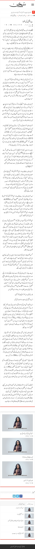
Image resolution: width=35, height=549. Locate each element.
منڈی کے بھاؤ (21, 527)
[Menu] (33, 4)
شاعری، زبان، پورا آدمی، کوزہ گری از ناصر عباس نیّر (21, 12)
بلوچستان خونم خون (28, 480)
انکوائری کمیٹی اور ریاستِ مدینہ (18, 533)
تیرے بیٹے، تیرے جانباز (27, 457)
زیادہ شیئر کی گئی (22, 504)
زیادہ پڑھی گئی (30, 504)
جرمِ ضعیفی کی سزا (20, 514)
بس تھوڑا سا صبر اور (20, 508)
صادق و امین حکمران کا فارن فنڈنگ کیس (16, 520)
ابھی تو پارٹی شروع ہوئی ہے (26, 433)
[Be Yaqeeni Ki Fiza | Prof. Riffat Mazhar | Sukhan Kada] (20, 496)
